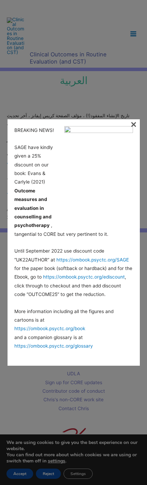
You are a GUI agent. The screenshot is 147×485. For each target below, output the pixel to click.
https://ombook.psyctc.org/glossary (53, 346)
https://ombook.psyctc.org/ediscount (84, 277)
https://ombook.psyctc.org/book (49, 328)
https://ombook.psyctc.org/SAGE (92, 259)
